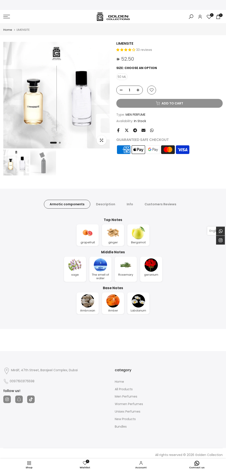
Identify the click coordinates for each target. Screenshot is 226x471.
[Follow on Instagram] (7, 399)
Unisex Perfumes (127, 411)
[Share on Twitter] (127, 130)
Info (130, 204)
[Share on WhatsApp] (152, 130)
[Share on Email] (143, 130)
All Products (124, 389)
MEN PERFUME (135, 114)
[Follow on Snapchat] (19, 399)
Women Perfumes (129, 404)
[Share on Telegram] (135, 130)
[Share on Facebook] (118, 130)
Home (7, 29)
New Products (125, 419)
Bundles (121, 427)
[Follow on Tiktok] (31, 399)
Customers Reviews (160, 204)
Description (105, 204)
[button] (126, 50)
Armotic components (67, 204)
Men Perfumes (126, 396)
